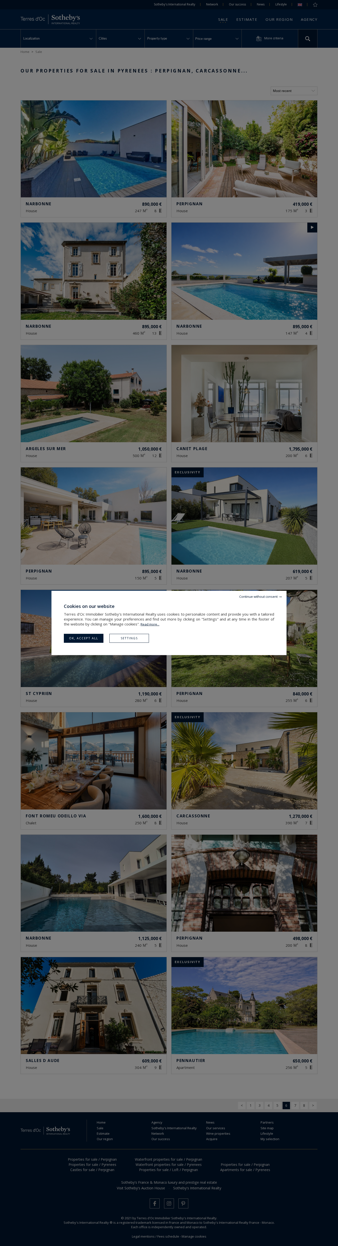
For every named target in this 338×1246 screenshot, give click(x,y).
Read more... (150, 624)
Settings (129, 638)
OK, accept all (83, 638)
